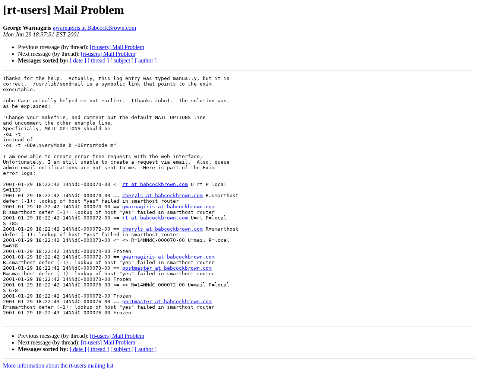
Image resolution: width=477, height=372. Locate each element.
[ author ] (146, 60)
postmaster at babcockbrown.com (167, 268)
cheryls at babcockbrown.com (162, 195)
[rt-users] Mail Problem (117, 47)
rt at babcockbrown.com (155, 184)
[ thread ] (98, 60)
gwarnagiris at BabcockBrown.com (94, 28)
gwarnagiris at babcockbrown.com (168, 206)
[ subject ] (121, 60)
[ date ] (78, 60)
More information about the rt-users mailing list (58, 365)
